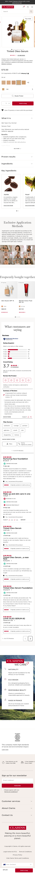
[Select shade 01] (3, 82)
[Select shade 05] (23, 82)
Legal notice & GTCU (10, 858)
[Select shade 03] (13, 82)
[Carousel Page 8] (21, 49)
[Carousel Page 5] (17, 49)
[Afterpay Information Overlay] (28, 73)
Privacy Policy (17, 861)
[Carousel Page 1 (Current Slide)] (11, 49)
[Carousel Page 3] (14, 49)
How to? (10, 131)
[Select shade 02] (8, 82)
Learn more (5, 749)
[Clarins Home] (8, 6)
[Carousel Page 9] (23, 49)
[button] (17, 118)
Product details (6, 64)
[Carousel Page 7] (20, 49)
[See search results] (31, 11)
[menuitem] (23, 7)
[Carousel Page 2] (13, 49)
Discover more (8, 205)
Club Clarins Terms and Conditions (17, 864)
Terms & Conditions (10, 798)
